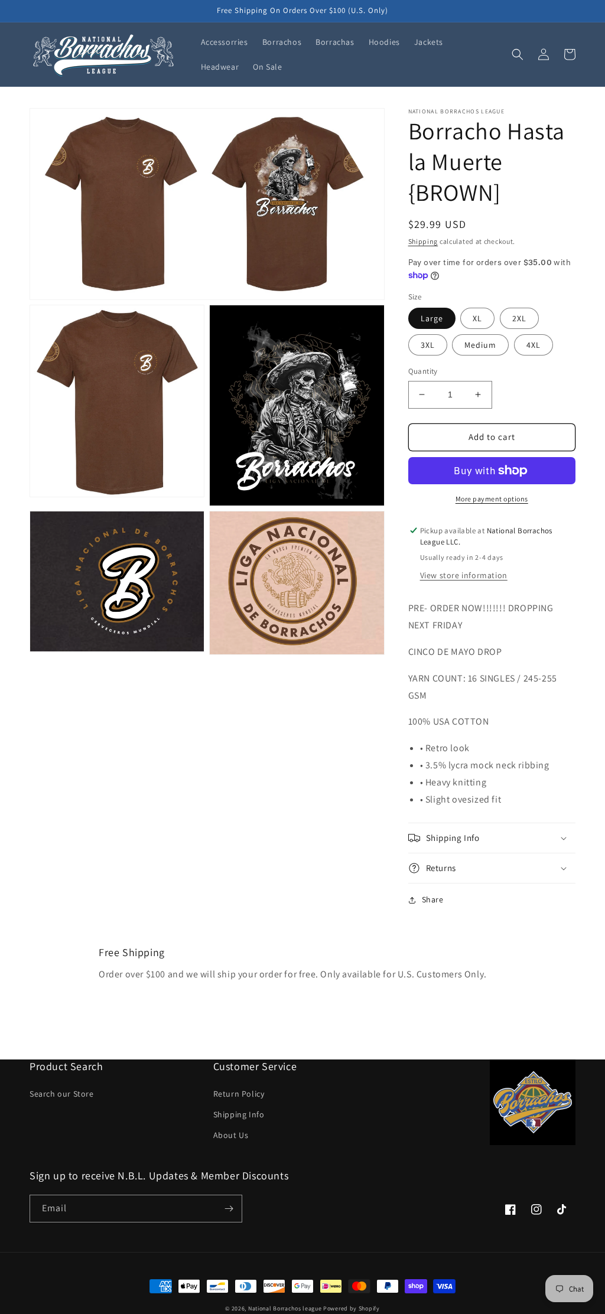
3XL (428, 345)
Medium (480, 345)
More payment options (492, 498)
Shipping (423, 241)
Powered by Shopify (351, 1308)
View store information (464, 575)
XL (477, 318)
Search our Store (62, 1093)
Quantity (423, 371)
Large (432, 318)
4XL (533, 345)
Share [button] (433, 899)
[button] (518, 54)
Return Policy (239, 1093)
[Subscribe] (229, 1208)
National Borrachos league (285, 1308)
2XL (519, 318)
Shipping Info (239, 1114)
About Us (231, 1135)
